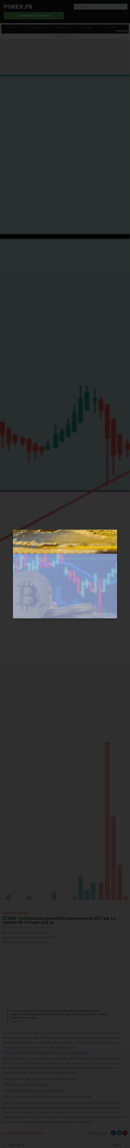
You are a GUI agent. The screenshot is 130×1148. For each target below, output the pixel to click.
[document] (65, 574)
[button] (113, 533)
